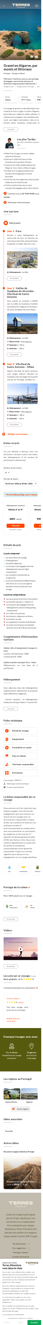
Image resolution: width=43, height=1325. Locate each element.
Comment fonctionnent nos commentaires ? (20, 988)
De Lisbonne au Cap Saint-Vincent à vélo (23, 1182)
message (7, 197)
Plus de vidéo (11, 966)
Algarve (29, 1102)
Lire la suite (10, 129)
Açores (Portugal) (12, 1102)
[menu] (37, 6)
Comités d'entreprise (20, 1257)
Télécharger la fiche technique (19, 202)
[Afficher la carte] (6, 223)
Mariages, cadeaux (20, 1252)
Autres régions (23, 1109)
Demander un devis (16, 529)
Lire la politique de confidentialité (13, 1315)
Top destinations (19, 1244)
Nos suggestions (19, 1248)
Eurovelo (9, 1131)
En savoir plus (10, 919)
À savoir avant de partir (15, 787)
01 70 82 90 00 (28, 194)
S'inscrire (16, 526)
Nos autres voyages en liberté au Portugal (19, 1152)
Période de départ (11, 479)
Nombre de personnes (13, 468)
